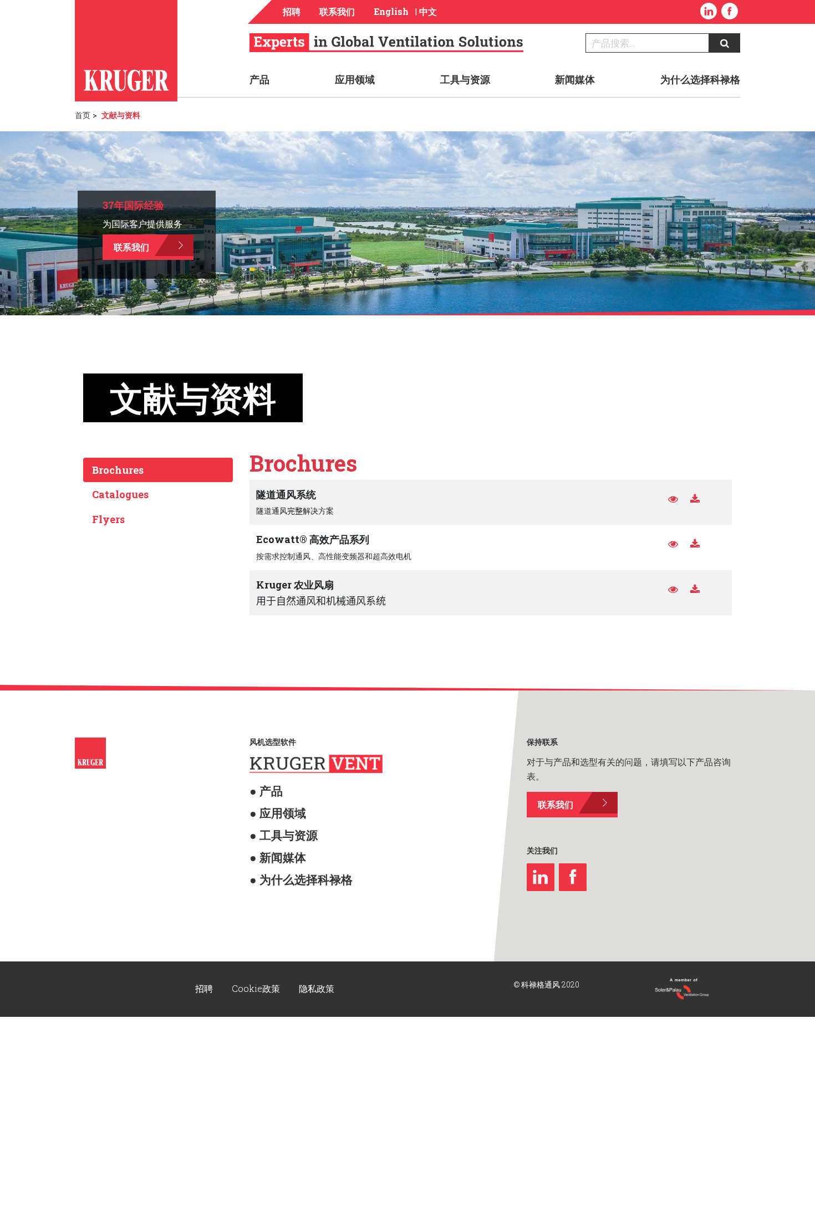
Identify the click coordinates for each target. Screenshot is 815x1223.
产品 (259, 79)
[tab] (158, 470)
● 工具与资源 (271, 823)
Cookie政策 (257, 984)
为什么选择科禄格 (700, 79)
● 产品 (260, 788)
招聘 (291, 11)
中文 (428, 11)
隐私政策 (316, 984)
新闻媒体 (575, 79)
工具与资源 (465, 79)
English (391, 11)
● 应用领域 (268, 806)
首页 (82, 115)
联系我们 (337, 11)
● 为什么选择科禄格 (283, 858)
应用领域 (355, 79)
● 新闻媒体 (268, 841)
